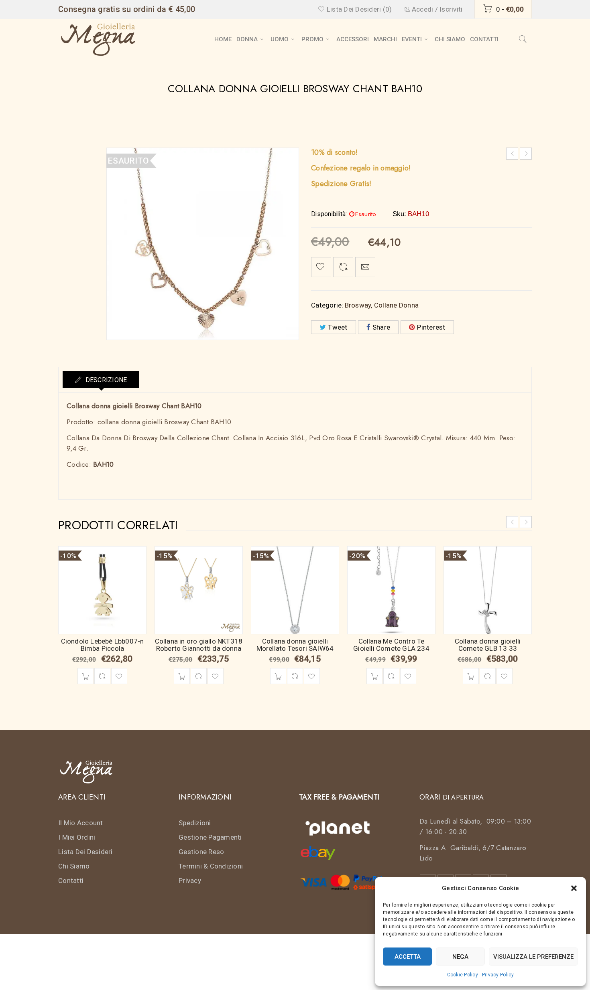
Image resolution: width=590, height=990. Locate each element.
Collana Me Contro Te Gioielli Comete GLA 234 (391, 644)
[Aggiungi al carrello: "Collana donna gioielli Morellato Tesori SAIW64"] (278, 676)
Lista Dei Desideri (85, 852)
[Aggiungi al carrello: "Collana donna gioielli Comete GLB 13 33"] (471, 676)
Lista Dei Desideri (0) (358, 9)
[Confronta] (102, 676)
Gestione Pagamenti (210, 837)
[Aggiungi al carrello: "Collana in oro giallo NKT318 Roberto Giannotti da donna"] (182, 676)
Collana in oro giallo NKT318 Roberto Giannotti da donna (199, 644)
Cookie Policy (462, 975)
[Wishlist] (321, 267)
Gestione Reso (201, 852)
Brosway (358, 305)
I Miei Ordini (76, 837)
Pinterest (431, 327)
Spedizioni (195, 823)
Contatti (70, 881)
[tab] (101, 379)
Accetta (408, 956)
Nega (460, 956)
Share (381, 327)
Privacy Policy (498, 975)
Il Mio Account (80, 823)
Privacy (190, 881)
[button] (574, 888)
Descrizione (105, 380)
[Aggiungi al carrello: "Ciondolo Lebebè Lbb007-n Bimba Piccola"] (85, 676)
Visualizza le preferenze (533, 956)
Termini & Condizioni (211, 866)
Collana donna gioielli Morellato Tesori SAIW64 (295, 644)
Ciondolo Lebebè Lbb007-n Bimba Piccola (102, 644)
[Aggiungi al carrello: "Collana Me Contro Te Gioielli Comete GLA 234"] (374, 676)
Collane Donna (396, 305)
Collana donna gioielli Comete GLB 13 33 (488, 644)
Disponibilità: (329, 214)
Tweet (337, 327)
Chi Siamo (74, 866)
